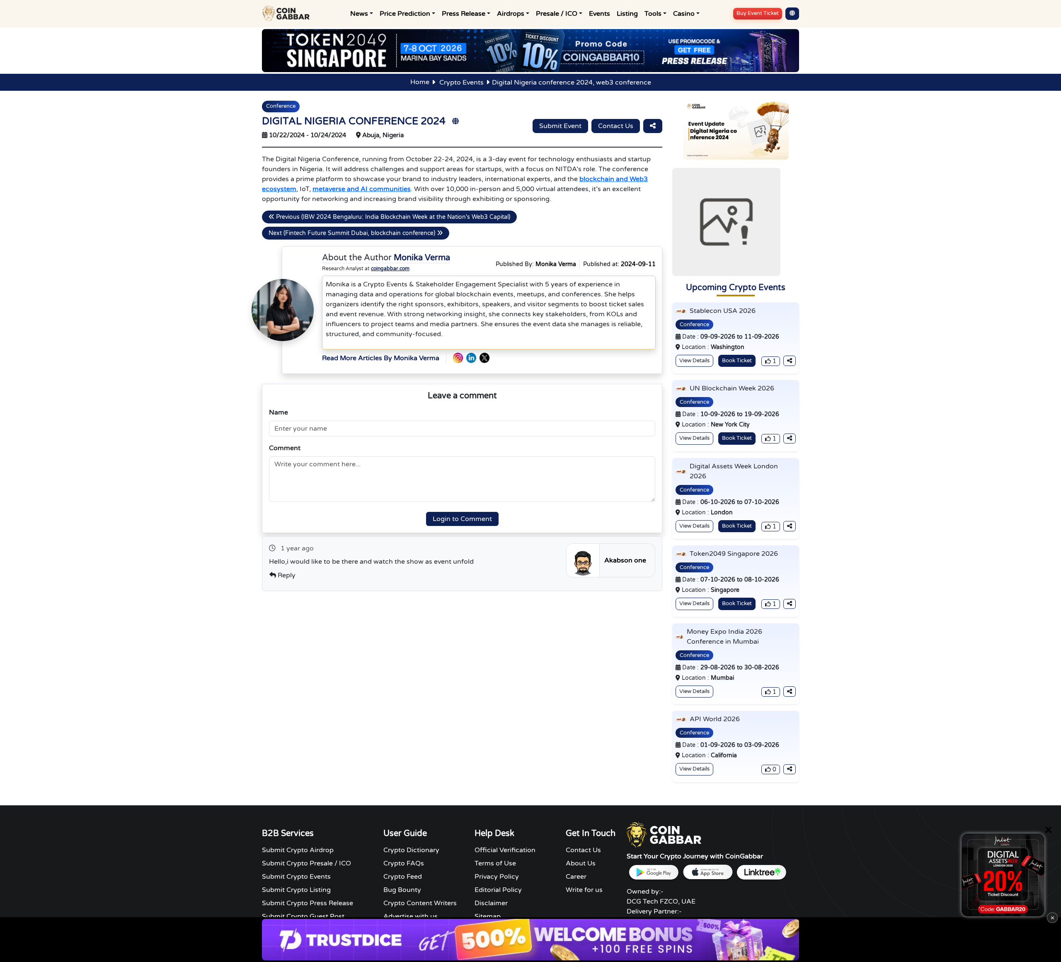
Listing (627, 14)
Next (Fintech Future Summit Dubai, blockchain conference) (353, 233)
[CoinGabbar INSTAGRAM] (458, 358)
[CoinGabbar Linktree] (761, 872)
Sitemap (488, 916)
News (359, 14)
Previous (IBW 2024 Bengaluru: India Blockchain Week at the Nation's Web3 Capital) (392, 217)
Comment (284, 448)
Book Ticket (737, 360)
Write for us (584, 890)
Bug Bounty (402, 890)
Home (419, 82)
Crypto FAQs (403, 863)
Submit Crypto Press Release (307, 903)
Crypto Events (461, 82)
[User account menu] (792, 13)
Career (576, 876)
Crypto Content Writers (420, 903)
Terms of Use (495, 863)
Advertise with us (410, 916)
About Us (581, 863)
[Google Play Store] (654, 872)
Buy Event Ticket (757, 13)
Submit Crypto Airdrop (298, 850)
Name (278, 412)
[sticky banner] (1003, 875)
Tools (652, 14)
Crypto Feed (402, 876)
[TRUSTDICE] (530, 939)
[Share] (652, 126)
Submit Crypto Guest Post (303, 916)
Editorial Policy (498, 890)
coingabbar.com (390, 268)
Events (599, 14)
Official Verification (505, 850)
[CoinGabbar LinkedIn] (471, 358)
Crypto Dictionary (411, 850)
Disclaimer (491, 903)
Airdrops (510, 14)
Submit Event (560, 126)
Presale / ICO (556, 14)
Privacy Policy (497, 876)
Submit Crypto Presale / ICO (306, 863)
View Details (694, 360)
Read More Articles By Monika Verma (380, 358)
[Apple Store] (707, 872)
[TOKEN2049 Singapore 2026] (530, 50)
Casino (684, 14)
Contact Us (615, 126)
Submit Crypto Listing (296, 890)
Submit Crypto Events (296, 876)
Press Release (463, 14)
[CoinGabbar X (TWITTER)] (484, 358)
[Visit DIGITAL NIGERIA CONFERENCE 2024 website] (455, 121)
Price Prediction (405, 14)
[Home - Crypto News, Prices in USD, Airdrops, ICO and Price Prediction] (287, 13)
